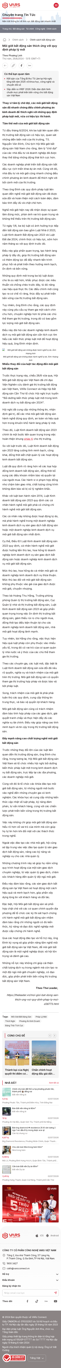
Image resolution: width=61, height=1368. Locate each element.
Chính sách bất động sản (42, 39)
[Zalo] (29, 65)
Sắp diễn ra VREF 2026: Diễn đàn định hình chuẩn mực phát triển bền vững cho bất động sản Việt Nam (30, 92)
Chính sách (51, 29)
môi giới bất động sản (21, 1017)
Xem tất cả (54, 1083)
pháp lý (28, 438)
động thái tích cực (14, 1025)
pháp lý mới (41, 1017)
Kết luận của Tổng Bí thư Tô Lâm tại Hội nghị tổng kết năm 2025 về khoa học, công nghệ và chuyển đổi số (30, 81)
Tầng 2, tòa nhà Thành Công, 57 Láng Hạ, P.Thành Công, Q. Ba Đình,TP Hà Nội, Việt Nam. (31, 1257)
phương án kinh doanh (29, 1021)
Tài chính (30, 29)
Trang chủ (7, 29)
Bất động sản (19, 29)
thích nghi (10, 1021)
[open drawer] (56, 5)
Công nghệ (40, 29)
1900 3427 (12, 1263)
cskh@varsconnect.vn (18, 1268)
